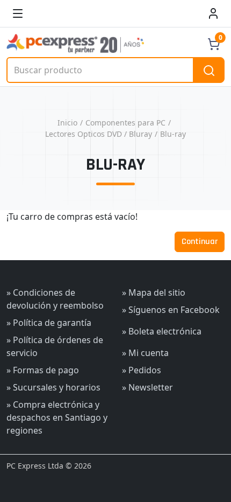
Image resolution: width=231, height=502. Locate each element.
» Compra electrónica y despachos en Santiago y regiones (56, 417)
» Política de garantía (48, 323)
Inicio (67, 122)
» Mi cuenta (145, 353)
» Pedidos (141, 370)
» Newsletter (147, 387)
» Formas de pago (42, 370)
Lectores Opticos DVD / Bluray (98, 134)
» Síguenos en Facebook (171, 310)
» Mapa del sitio (153, 292)
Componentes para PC (125, 122)
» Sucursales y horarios (53, 387)
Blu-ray (173, 134)
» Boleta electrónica (161, 331)
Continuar (200, 241)
